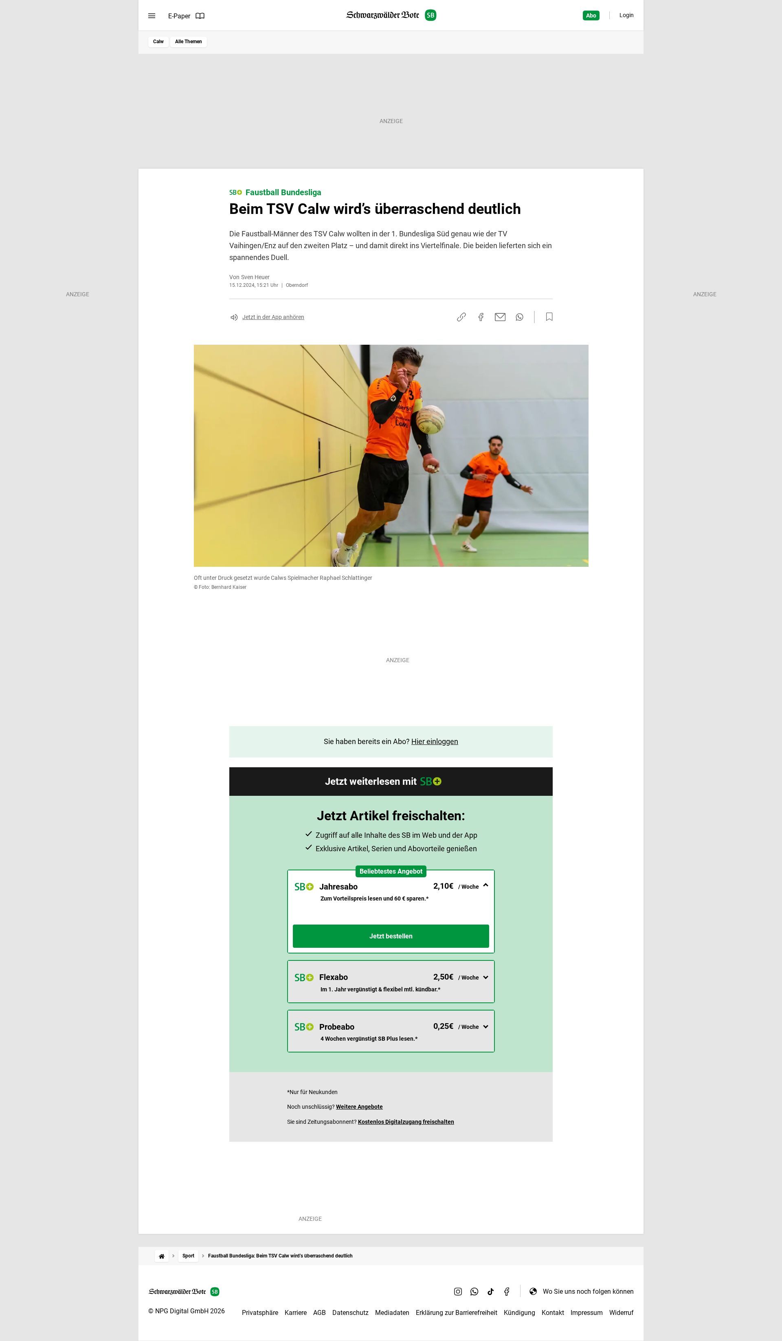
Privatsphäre (260, 1313)
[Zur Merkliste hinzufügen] (547, 317)
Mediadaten (392, 1313)
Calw (158, 41)
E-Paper (179, 16)
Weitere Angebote (359, 1106)
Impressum (587, 1313)
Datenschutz (350, 1313)
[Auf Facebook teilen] (481, 317)
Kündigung (519, 1313)
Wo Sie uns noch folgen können (588, 1291)
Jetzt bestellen (391, 936)
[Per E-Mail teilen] (500, 317)
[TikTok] (490, 1291)
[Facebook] (507, 1291)
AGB (319, 1313)
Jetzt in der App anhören (273, 317)
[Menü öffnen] (151, 16)
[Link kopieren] (461, 317)
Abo (591, 15)
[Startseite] (162, 1256)
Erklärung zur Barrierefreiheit (456, 1313)
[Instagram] (458, 1291)
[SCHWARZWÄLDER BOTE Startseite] (391, 15)
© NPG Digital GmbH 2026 (186, 1311)
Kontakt (553, 1313)
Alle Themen (188, 41)
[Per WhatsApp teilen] (519, 317)
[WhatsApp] (474, 1291)
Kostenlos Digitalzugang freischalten (406, 1122)
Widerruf (621, 1313)
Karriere (296, 1313)
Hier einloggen (434, 741)
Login (626, 15)
